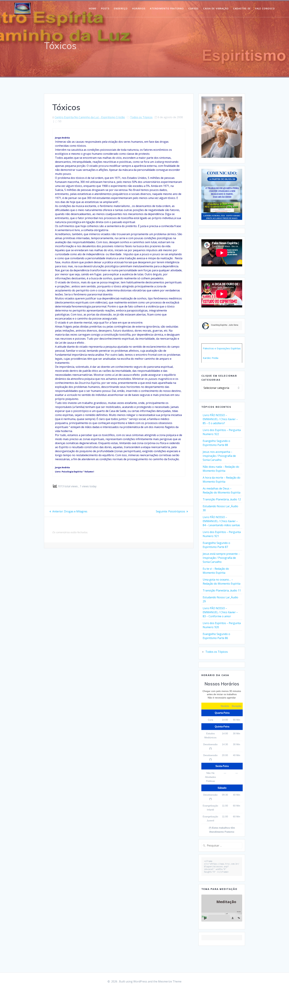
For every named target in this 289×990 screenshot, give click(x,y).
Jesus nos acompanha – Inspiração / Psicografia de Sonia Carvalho (219, 456)
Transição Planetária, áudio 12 (222, 499)
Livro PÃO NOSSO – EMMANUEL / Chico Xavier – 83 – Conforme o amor (220, 612)
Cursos (193, 8)
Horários (138, 8)
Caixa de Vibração (216, 8)
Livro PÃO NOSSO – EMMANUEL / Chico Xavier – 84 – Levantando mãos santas (221, 521)
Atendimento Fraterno (167, 8)
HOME (93, 8)
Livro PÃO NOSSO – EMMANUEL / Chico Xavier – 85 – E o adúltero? (220, 419)
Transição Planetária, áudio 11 (222, 590)
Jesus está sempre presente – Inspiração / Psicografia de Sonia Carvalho (221, 558)
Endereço (121, 8)
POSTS (105, 8)
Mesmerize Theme (169, 981)
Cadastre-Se (242, 8)
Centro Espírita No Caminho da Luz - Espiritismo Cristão (90, 117)
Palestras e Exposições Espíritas (222, 348)
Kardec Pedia (210, 358)
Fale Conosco (265, 8)
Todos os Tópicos (141, 117)
